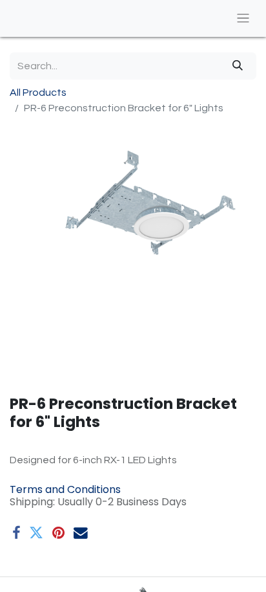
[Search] (237, 66)
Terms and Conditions (65, 489)
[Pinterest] (58, 533)
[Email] (81, 533)
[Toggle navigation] (243, 18)
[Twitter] (36, 533)
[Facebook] (16, 533)
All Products (38, 92)
